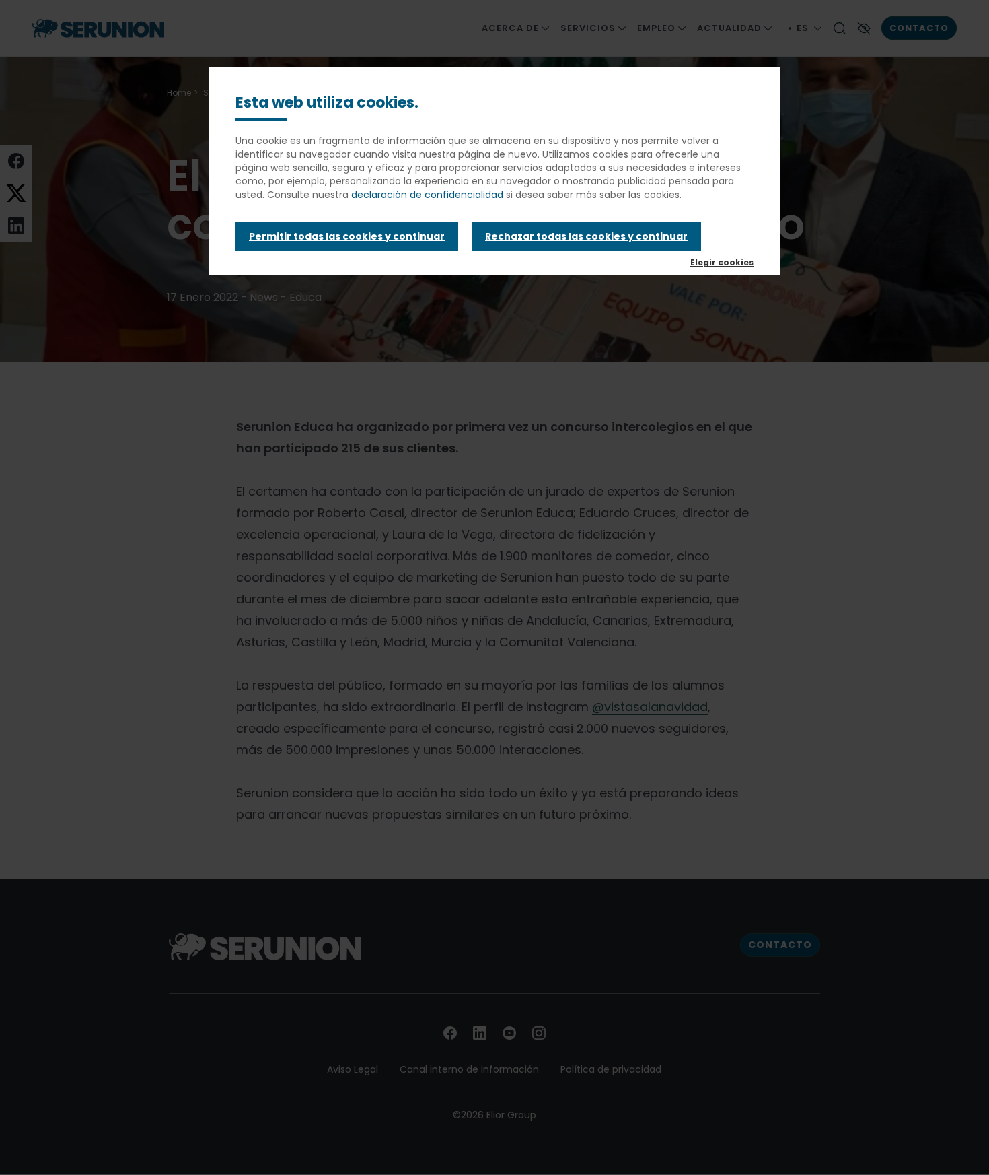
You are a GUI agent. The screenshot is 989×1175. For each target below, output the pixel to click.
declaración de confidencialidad (427, 194)
